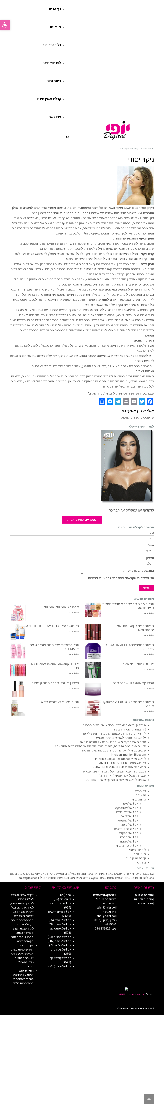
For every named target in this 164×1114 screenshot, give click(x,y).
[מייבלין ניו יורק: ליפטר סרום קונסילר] (18, 689)
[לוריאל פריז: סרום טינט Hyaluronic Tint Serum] (93, 708)
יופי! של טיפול (129, 824)
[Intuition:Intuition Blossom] (18, 613)
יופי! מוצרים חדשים (126, 829)
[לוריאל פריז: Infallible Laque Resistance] (93, 632)
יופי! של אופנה (129, 841)
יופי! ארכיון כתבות (127, 846)
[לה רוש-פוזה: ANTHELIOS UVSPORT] (18, 632)
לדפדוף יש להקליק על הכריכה (131, 510)
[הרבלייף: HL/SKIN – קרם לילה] (93, 689)
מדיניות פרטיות (143, 899)
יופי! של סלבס (129, 837)
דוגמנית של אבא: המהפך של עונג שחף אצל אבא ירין (113, 771)
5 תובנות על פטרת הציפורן (129, 729)
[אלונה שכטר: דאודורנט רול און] (18, 708)
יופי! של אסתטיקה (126, 808)
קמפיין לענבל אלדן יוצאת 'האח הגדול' (122, 775)
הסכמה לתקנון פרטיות (138, 570)
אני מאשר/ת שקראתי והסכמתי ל (121, 578)
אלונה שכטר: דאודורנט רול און (59, 702)
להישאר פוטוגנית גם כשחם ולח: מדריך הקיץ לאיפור (114, 733)
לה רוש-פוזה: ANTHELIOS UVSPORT (52, 626)
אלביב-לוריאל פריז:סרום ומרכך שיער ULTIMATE (116, 780)
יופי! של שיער (129, 816)
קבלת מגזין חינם (135, 858)
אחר (68, 895)
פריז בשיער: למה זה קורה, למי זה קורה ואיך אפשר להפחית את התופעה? (100, 746)
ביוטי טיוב (140, 854)
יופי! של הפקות (128, 833)
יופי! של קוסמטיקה (126, 820)
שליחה (146, 588)
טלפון (150, 558)
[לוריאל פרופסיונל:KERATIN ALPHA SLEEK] (93, 651)
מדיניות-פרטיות (99, 578)
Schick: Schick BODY (138, 664)
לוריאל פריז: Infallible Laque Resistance (120, 759)
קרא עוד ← (149, 613)
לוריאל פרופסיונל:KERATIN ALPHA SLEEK (119, 767)
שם (151, 532)
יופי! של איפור (129, 803)
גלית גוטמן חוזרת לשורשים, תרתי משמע (121, 738)
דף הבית (140, 791)
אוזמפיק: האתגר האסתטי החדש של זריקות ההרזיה (114, 725)
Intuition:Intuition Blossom (61, 607)
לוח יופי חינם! (137, 850)
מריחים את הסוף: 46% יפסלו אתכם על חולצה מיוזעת (113, 742)
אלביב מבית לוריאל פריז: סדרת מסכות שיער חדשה (114, 750)
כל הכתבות (139, 799)
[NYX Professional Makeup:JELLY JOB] (18, 670)
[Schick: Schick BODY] (93, 670)
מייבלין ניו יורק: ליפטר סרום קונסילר (55, 683)
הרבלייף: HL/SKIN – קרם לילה (133, 683)
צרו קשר (141, 862)
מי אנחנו (140, 795)
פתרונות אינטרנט (136, 994)
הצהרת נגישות (144, 895)
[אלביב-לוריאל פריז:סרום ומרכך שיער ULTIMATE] (18, 651)
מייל (151, 545)
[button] (5, 25)
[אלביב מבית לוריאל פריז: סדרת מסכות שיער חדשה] (93, 610)
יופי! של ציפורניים (127, 812)
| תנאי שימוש (146, 903)
